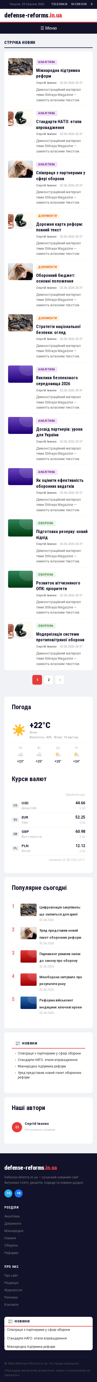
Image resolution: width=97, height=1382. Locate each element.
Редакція (11, 1283)
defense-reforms (33, 15)
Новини (29, 1043)
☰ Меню (48, 28)
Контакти (11, 1305)
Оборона (45, 523)
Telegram (59, 4)
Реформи (11, 1253)
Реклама (11, 1297)
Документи (47, 215)
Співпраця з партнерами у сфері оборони (49, 1053)
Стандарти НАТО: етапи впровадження (48, 1060)
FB (18, 1193)
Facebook (79, 4)
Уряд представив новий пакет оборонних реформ (49, 1075)
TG (8, 1193)
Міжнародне (13, 1231)
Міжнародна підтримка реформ (42, 1066)
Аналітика (46, 62)
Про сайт (11, 1275)
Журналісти (13, 1290)
